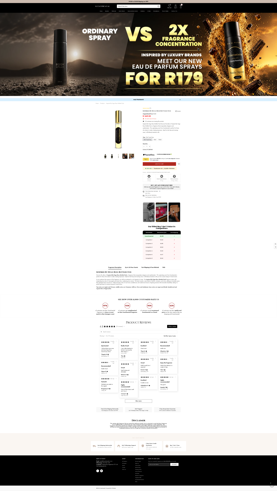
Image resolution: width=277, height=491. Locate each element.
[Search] (138, 6)
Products (102, 103)
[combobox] (137, 6)
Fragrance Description (114, 267)
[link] (179, 164)
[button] (124, 326)
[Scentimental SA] (138, 54)
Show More (124, 353)
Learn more (155, 160)
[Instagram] (101, 470)
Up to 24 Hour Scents (131, 267)
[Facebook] (97, 470)
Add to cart (159, 164)
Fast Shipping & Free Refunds (150, 267)
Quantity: (145, 144)
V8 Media (113, 488)
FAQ (164, 267)
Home (97, 103)
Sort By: (166, 336)
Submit (174, 464)
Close (180, 99)
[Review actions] (116, 341)
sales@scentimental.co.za (106, 461)
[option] (138, 1)
